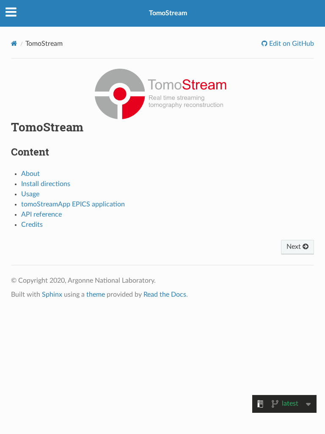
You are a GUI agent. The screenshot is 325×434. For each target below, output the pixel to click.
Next (294, 246)
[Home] (14, 43)
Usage (30, 194)
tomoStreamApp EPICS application (73, 204)
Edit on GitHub (290, 43)
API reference (41, 214)
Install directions (45, 184)
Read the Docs (164, 294)
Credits (32, 224)
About (30, 173)
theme (95, 294)
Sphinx (52, 294)
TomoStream (168, 13)
